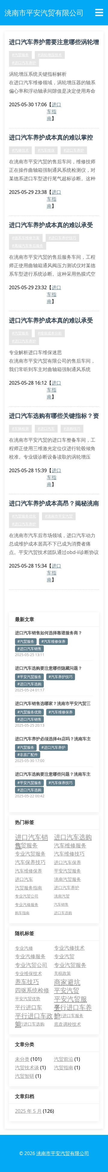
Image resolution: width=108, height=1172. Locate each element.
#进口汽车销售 (29, 648)
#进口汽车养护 (24, 62)
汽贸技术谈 (27, 1067)
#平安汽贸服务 (29, 676)
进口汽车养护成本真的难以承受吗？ (51, 226)
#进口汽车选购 (29, 684)
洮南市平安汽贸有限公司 (62, 1153)
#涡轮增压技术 (50, 54)
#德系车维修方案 (26, 237)
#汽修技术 (20, 150)
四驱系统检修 (32, 990)
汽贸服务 (26, 845)
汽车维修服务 (70, 845)
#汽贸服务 (20, 54)
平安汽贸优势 (27, 998)
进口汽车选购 (73, 837)
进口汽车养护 (66, 887)
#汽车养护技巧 (61, 676)
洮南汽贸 (62, 896)
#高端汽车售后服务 (27, 245)
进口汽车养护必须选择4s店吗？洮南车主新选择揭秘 (53, 739)
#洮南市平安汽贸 (59, 516)
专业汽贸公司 (26, 896)
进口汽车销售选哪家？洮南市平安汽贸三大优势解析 (53, 703)
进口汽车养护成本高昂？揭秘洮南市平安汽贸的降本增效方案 (54, 504)
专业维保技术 (28, 973)
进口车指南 (54, 111)
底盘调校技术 (67, 1024)
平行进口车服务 (68, 1015)
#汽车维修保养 (53, 641)
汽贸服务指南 (28, 888)
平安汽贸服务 (67, 870)
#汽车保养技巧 (61, 782)
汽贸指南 (63, 1067)
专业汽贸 (64, 956)
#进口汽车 (46, 428)
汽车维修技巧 (69, 853)
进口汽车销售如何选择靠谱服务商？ (48, 633)
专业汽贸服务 (30, 853)
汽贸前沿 (63, 1059)
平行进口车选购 (29, 1024)
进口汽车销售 (31, 837)
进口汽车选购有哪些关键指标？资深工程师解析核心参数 (54, 416)
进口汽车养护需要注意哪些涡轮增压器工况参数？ (54, 43)
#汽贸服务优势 (29, 712)
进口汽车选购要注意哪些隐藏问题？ (48, 668)
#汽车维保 (46, 150)
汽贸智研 (24, 1076)
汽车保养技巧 (30, 862)
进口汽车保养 (67, 862)
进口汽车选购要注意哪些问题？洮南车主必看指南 (53, 774)
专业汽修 (24, 948)
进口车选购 (63, 912)
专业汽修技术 (69, 947)
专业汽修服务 (26, 904)
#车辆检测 (20, 428)
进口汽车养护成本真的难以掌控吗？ (51, 138)
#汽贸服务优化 (24, 516)
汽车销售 (61, 904)
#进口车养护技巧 (62, 237)
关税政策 (62, 973)
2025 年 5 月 (28, 1111)
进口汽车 (24, 879)
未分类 (22, 1059)
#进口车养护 (74, 150)
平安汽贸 (66, 990)
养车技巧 (27, 982)
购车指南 (22, 912)
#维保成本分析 (50, 333)
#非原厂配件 (27, 754)
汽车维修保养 (28, 870)
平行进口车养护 (73, 1007)
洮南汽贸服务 (67, 879)
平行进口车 (28, 1007)
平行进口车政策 (34, 1015)
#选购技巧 (72, 428)
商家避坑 (67, 982)
